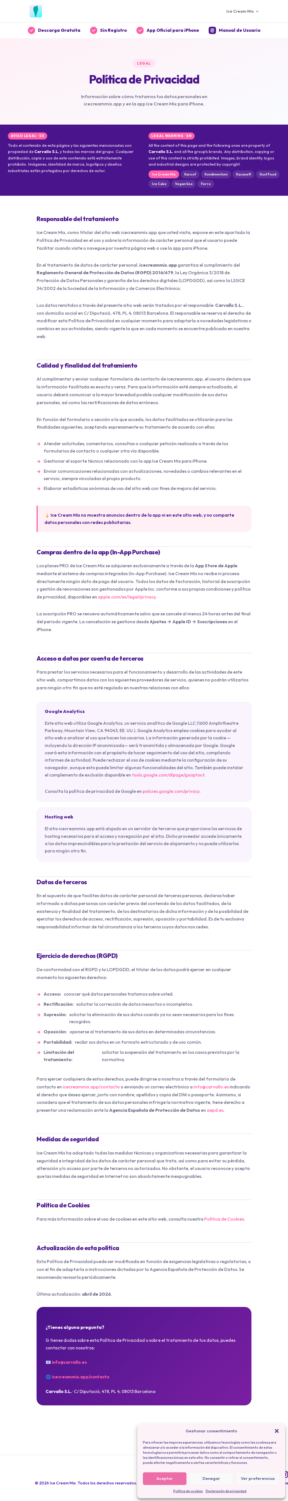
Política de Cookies (224, 1219)
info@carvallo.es (211, 1087)
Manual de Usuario (239, 30)
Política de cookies (188, 1491)
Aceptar (164, 1478)
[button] (277, 1431)
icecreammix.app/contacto (91, 1087)
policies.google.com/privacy (171, 791)
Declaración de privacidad (226, 1491)
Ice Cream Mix (240, 11)
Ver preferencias (258, 1478)
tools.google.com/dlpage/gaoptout (168, 775)
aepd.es (215, 1110)
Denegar (211, 1478)
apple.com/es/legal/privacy (127, 597)
